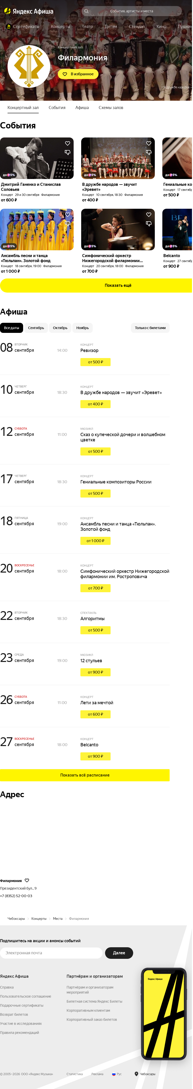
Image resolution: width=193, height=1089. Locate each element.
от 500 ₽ (95, 362)
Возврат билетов (14, 1014)
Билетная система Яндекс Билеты (94, 1001)
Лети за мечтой (96, 702)
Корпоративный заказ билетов (92, 1019)
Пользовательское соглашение (25, 996)
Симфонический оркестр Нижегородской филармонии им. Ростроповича (124, 574)
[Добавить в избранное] (68, 143)
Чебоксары (16, 919)
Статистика (75, 1074)
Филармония (50, 195)
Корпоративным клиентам (88, 1010)
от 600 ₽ (95, 714)
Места (58, 919)
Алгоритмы (92, 618)
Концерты (38, 919)
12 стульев (91, 660)
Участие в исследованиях (21, 1024)
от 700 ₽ (95, 588)
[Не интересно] (68, 153)
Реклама (97, 1074)
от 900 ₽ (95, 672)
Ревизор (89, 350)
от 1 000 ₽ (95, 541)
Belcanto (89, 744)
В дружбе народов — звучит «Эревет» (121, 392)
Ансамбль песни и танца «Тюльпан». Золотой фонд (118, 526)
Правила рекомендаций (19, 1033)
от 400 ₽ (95, 404)
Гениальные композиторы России (116, 481)
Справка (7, 987)
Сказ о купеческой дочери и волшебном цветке (122, 437)
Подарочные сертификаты (21, 1005)
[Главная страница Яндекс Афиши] (7, 11)
